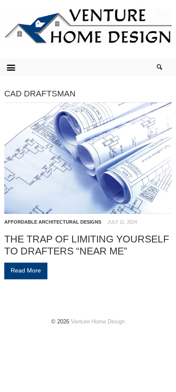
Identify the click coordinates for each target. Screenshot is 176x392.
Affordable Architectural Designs (52, 221)
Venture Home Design (98, 321)
